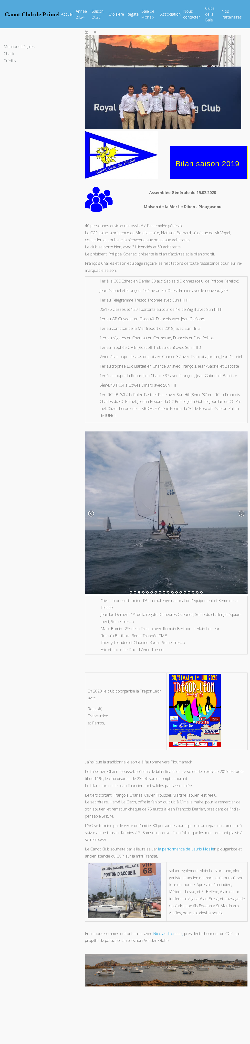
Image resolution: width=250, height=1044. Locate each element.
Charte (9, 53)
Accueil (67, 14)
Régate (132, 14)
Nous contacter (191, 14)
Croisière (116, 14)
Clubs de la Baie (210, 14)
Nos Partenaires (231, 14)
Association (170, 14)
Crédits (10, 60)
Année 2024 (81, 14)
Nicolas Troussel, (168, 933)
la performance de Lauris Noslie (186, 849)
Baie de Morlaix (147, 14)
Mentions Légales (19, 46)
